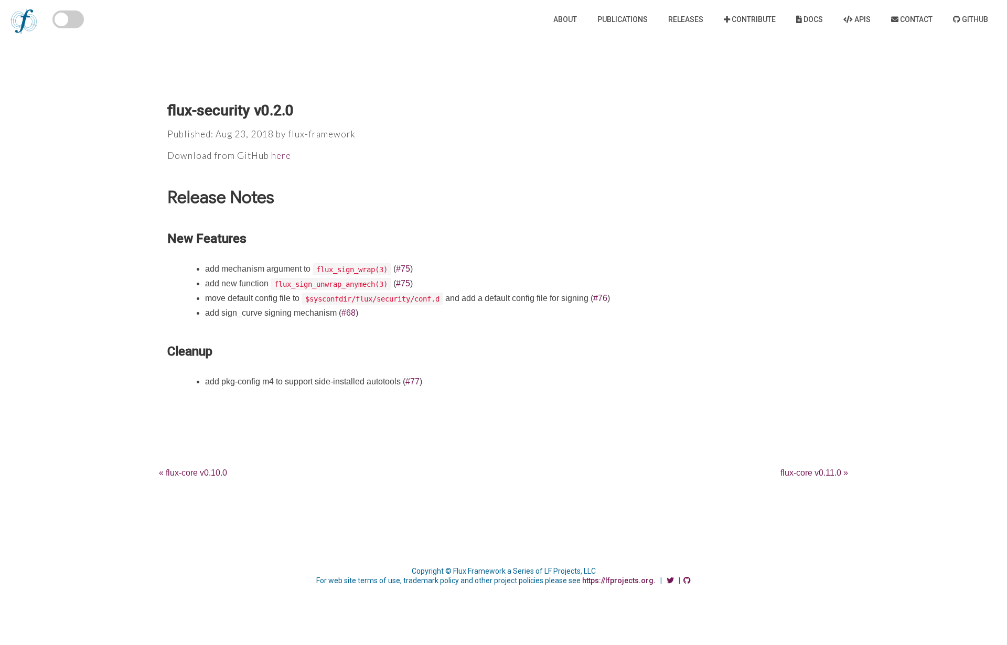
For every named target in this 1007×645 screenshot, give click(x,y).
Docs (812, 19)
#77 (412, 381)
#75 (403, 268)
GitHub (974, 19)
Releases (685, 19)
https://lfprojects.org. (619, 580)
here (281, 155)
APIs (862, 19)
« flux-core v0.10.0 (193, 472)
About (565, 19)
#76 (600, 298)
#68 (348, 312)
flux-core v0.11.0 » (814, 472)
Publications (622, 19)
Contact (915, 19)
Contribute (753, 19)
